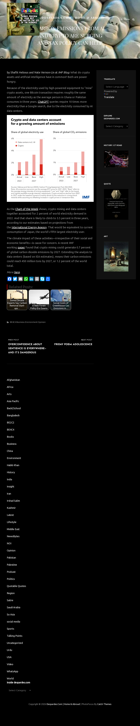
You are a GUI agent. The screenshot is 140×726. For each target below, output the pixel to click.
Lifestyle (11, 522)
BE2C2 (10, 422)
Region (11, 593)
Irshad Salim (13, 500)
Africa (10, 387)
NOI (9, 543)
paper (21, 247)
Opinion (42, 322)
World (10, 678)
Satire (10, 600)
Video (10, 664)
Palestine (12, 564)
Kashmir (11, 507)
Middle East (13, 529)
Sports (10, 628)
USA (9, 657)
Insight (10, 486)
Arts (9, 394)
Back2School (14, 408)
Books (10, 436)
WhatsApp (12, 671)
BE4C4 (13, 322)
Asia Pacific (13, 401)
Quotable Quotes (16, 586)
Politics (11, 579)
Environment (31, 322)
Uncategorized (15, 643)
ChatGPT (43, 101)
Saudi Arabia (13, 607)
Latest (10, 515)
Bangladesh (13, 415)
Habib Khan (13, 465)
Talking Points (14, 635)
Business (20, 322)
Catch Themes (104, 704)
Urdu (9, 650)
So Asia (11, 614)
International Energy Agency (29, 227)
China (10, 451)
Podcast (11, 571)
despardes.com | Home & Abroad (73, 17)
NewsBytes (13, 536)
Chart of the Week (26, 209)
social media (13, 621)
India (9, 479)
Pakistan (11, 557)
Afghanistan (13, 379)
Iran (9, 493)
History (11, 472)
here (17, 272)
